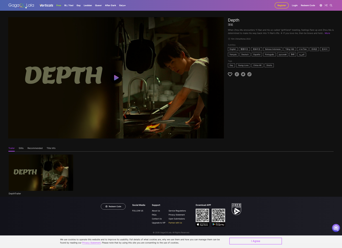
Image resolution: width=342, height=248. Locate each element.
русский (282, 54)
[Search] (331, 5)
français (233, 54)
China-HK (257, 65)
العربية (301, 54)
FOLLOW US (137, 211)
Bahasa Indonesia (273, 49)
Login (295, 5)
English (233, 49)
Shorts (269, 65)
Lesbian (88, 5)
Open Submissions (177, 219)
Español (256, 54)
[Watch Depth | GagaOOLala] (21, 5)
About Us (156, 211)
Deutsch (245, 54)
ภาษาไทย (303, 49)
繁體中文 (244, 49)
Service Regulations (177, 211)
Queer (98, 5)
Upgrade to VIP (158, 223)
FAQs (154, 215)
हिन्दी (292, 54)
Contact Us (157, 219)
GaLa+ (122, 5)
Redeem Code (308, 5)
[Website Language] (320, 5)
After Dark (110, 5)
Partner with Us (175, 223)
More (327, 33)
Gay (79, 5)
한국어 (324, 49)
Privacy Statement (177, 215)
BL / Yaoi (68, 5)
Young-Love (243, 65)
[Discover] (326, 5)
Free (58, 5)
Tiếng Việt (289, 49)
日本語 (314, 49)
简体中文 (256, 49)
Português (269, 54)
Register (281, 5)
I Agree (255, 241)
